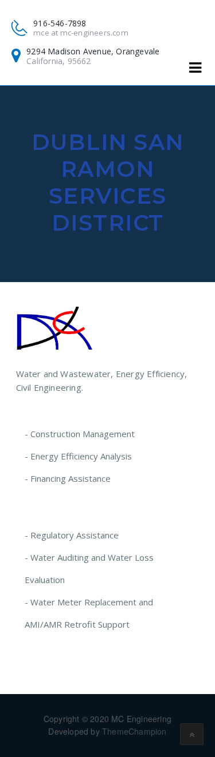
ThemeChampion (134, 731)
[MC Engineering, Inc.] (55, 327)
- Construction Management (80, 433)
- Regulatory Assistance (72, 535)
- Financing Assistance (68, 478)
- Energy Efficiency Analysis (78, 456)
